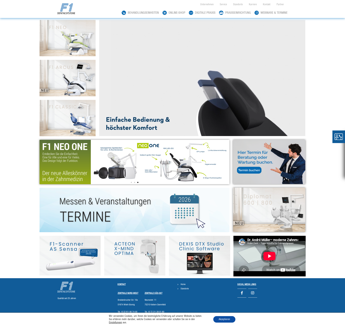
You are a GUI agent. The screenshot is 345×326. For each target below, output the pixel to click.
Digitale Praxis (205, 12)
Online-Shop (177, 12)
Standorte (238, 4)
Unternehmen (207, 4)
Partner (280, 4)
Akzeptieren (224, 319)
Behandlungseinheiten (143, 12)
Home (183, 284)
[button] (131, 182)
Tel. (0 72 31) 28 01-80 (154, 312)
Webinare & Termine (274, 12)
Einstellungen (115, 322)
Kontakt (266, 4)
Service (223, 4)
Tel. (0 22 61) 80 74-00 (127, 312)
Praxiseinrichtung (238, 12)
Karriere (253, 4)
